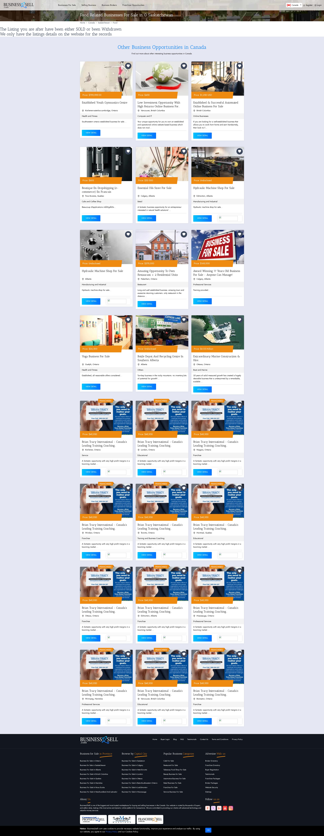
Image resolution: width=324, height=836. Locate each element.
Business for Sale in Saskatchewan (93, 765)
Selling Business (89, 5)
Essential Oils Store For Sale (154, 188)
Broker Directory (211, 761)
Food (115, 23)
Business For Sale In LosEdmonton (134, 787)
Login (319, 5)
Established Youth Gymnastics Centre (104, 102)
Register (308, 5)
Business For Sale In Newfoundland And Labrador (98, 792)
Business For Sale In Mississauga (134, 792)
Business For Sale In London (132, 774)
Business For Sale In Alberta (90, 770)
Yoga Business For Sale (96, 356)
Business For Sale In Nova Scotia (92, 787)
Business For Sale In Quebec (90, 779)
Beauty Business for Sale (173, 774)
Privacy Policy (237, 739)
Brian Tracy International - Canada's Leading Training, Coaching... (104, 443)
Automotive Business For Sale (175, 779)
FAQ (182, 739)
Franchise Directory (212, 765)
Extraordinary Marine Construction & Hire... (216, 358)
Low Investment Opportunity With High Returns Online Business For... (159, 104)
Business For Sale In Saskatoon (133, 761)
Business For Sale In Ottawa (132, 779)
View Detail (91, 133)
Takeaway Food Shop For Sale (175, 770)
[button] (294, 5)
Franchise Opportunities (133, 5)
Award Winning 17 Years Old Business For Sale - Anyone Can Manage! (216, 272)
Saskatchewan (104, 23)
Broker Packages (211, 783)
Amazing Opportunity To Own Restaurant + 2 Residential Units (158, 272)
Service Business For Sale (173, 792)
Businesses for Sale (67, 5)
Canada (91, 23)
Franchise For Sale (170, 787)
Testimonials (191, 739)
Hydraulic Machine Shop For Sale (213, 188)
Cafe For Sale (169, 761)
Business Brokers (109, 5)
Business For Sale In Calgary (132, 765)
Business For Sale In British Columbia (94, 774)
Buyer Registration (212, 770)
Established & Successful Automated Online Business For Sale (215, 104)
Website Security (211, 787)
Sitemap (208, 792)
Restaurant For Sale (171, 765)
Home (82, 23)
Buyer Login (165, 739)
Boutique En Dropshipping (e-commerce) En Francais (100, 189)
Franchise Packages (212, 779)
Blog (175, 739)
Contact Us (204, 739)
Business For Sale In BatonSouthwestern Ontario (139, 783)
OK (208, 830)
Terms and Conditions (220, 739)
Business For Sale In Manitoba (91, 783)
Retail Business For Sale (172, 783)
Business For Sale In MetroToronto (134, 770)
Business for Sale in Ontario (90, 761)
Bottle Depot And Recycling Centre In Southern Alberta (160, 358)
